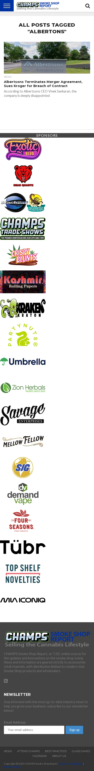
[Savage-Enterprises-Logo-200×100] (23, 424)
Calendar (40, 756)
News (8, 751)
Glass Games (81, 751)
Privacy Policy (12, 766)
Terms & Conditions (71, 763)
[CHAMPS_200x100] (23, 238)
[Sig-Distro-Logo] (23, 477)
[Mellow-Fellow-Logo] (23, 451)
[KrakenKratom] (23, 318)
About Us (59, 756)
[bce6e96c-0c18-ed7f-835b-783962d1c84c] (23, 185)
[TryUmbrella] (23, 371)
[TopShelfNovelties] (23, 583)
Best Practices (56, 751)
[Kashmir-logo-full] (23, 292)
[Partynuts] (23, 345)
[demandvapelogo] (23, 504)
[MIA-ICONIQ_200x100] (23, 610)
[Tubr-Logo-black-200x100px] (23, 557)
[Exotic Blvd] (23, 159)
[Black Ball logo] (23, 212)
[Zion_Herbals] (23, 398)
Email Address (15, 722)
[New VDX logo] (23, 530)
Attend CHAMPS (28, 751)
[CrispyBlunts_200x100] (23, 265)
